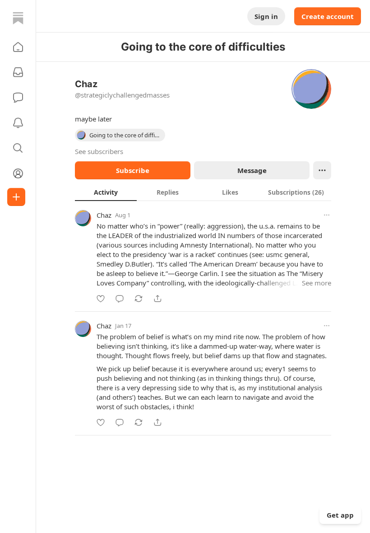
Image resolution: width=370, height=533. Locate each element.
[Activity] (18, 123)
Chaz (104, 215)
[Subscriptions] (18, 72)
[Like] (100, 298)
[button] (18, 47)
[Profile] (18, 173)
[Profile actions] (322, 170)
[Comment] (119, 298)
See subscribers (99, 151)
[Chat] (18, 97)
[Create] (16, 197)
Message (252, 170)
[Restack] (138, 298)
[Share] (157, 298)
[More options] (326, 215)
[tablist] (203, 192)
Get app (340, 514)
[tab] (106, 192)
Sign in (266, 16)
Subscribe (132, 170)
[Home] (18, 18)
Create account (327, 16)
